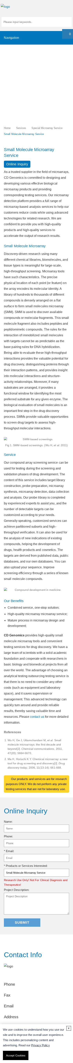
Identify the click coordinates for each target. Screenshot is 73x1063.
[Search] (67, 22)
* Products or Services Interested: (25, 865)
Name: (8, 821)
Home (7, 128)
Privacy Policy (40, 1045)
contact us (37, 716)
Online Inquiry (17, 164)
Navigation (11, 37)
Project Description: (16, 889)
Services (21, 128)
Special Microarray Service (47, 128)
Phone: (8, 836)
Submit (22, 922)
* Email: (9, 851)
